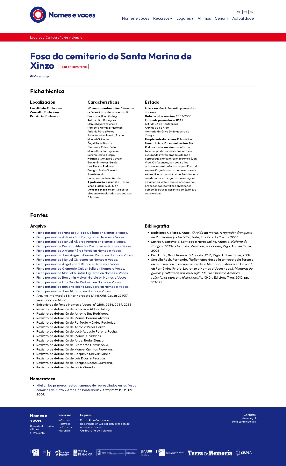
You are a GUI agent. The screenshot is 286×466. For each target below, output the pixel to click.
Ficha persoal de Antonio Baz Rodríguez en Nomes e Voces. (80, 237)
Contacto (250, 415)
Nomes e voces (135, 18)
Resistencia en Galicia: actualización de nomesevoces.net (105, 425)
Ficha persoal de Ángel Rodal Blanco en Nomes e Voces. (78, 264)
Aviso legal (249, 418)
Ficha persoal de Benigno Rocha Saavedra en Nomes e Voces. (82, 286)
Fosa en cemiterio (73, 66)
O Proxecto (37, 433)
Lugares (183, 18)
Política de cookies (244, 421)
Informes (64, 420)
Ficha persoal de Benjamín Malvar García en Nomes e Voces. (81, 277)
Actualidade (243, 18)
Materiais (65, 430)
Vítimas (204, 18)
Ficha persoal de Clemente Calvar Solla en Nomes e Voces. (80, 268)
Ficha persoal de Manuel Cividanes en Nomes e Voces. (77, 259)
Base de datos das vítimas (42, 427)
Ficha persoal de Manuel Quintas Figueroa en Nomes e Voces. (82, 273)
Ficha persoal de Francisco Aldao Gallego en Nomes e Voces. (82, 232)
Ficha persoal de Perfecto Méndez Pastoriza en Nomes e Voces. (84, 246)
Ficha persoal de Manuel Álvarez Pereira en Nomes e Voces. (81, 241)
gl (239, 12)
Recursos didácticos (65, 425)
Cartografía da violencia (64, 37)
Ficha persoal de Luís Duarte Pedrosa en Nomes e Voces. (79, 282)
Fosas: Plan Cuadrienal (95, 420)
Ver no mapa (41, 76)
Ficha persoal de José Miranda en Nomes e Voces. (74, 291)
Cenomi (221, 18)
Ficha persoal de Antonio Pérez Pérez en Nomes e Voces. (79, 250)
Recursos (161, 18)
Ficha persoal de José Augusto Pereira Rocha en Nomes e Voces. (85, 255)
